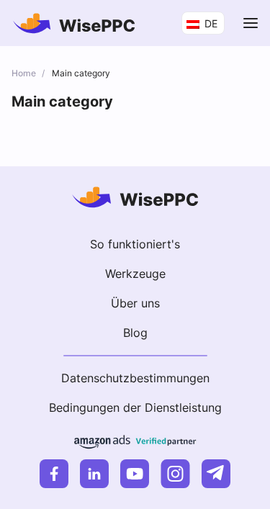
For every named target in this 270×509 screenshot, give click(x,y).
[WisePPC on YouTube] (134, 473)
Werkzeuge (135, 273)
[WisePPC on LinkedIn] (94, 473)
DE (209, 23)
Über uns (135, 303)
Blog (135, 332)
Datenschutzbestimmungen (135, 378)
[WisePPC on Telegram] (216, 473)
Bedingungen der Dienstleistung (135, 407)
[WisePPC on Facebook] (54, 473)
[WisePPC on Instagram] (175, 474)
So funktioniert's (135, 244)
